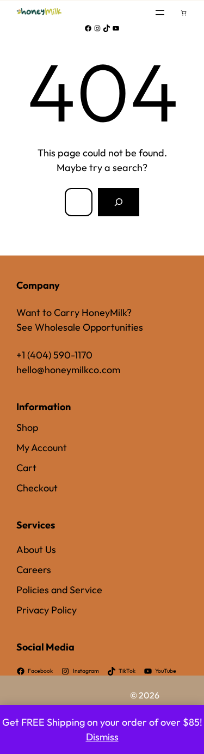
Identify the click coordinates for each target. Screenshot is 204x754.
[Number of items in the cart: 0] (184, 13)
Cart (26, 467)
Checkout (37, 488)
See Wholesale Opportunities (79, 327)
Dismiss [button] (102, 737)
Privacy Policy (46, 610)
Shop (27, 427)
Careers (33, 569)
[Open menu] (159, 12)
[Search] (118, 202)
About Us (36, 549)
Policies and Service (59, 589)
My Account (41, 447)
